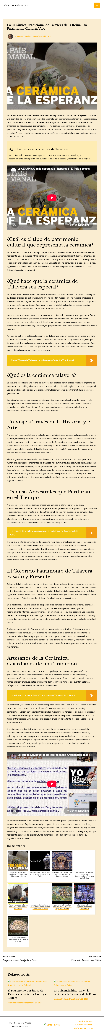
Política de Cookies (83, 1024)
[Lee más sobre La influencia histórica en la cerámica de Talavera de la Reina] (75, 983)
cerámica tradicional (16, 1002)
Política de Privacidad (83, 1028)
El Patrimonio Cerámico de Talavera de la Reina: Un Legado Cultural (28, 994)
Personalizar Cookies (83, 1021)
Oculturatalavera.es (17, 5)
